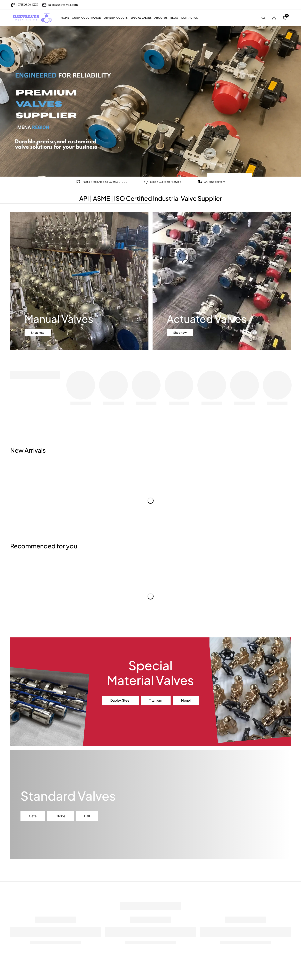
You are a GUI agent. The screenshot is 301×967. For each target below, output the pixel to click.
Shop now (37, 332)
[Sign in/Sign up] (274, 18)
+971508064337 (27, 4)
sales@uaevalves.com (63, 4)
